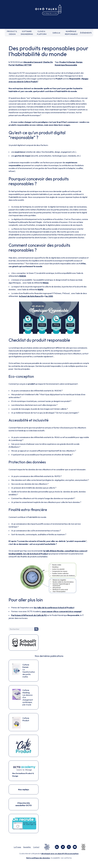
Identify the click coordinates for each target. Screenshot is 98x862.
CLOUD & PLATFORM (41, 32)
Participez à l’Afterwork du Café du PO (29, 615)
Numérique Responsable (66, 65)
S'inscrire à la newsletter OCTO (23, 804)
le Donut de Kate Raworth (31, 296)
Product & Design (67, 62)
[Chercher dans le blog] (36, 629)
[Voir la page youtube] (75, 847)
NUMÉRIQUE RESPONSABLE (71, 32)
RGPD (40, 289)
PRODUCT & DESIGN (12, 32)
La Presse (17, 847)
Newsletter (27, 847)
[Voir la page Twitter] (63, 847)
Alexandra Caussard (32, 62)
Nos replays (23, 789)
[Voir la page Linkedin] (57, 847)
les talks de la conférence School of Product (54, 607)
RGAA (46, 283)
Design (79, 62)
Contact (36, 847)
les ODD (49, 296)
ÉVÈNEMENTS (85, 33)
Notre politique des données (38, 858)
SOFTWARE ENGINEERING (26, 32)
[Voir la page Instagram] (69, 847)
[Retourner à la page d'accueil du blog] (49, 10)
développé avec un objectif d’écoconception (60, 853)
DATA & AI (56, 33)
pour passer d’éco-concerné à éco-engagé (61, 611)
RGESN (22, 276)
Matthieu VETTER (23, 65)
